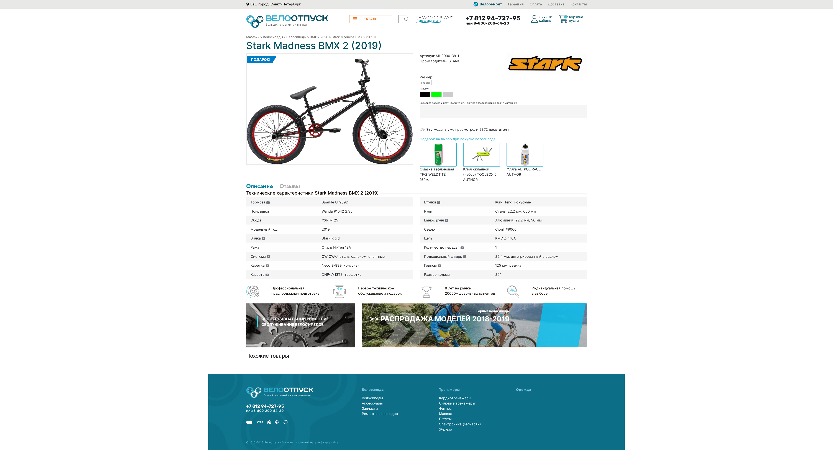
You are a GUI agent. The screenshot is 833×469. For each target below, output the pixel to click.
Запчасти (370, 408)
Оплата (536, 4)
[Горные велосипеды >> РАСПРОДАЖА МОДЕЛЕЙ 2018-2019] (474, 325)
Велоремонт (490, 4)
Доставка (556, 4)
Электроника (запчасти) (460, 424)
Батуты (445, 419)
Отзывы (289, 186)
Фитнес (445, 408)
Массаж (446, 413)
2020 (324, 37)
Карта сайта (330, 442)
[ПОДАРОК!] (330, 108)
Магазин (252, 37)
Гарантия (516, 4)
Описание (259, 186)
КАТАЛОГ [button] (371, 19)
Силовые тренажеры (457, 403)
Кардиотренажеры (455, 398)
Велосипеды (273, 37)
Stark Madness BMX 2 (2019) (354, 37)
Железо (445, 429)
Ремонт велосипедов (380, 413)
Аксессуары (372, 403)
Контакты (579, 4)
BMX (313, 37)
